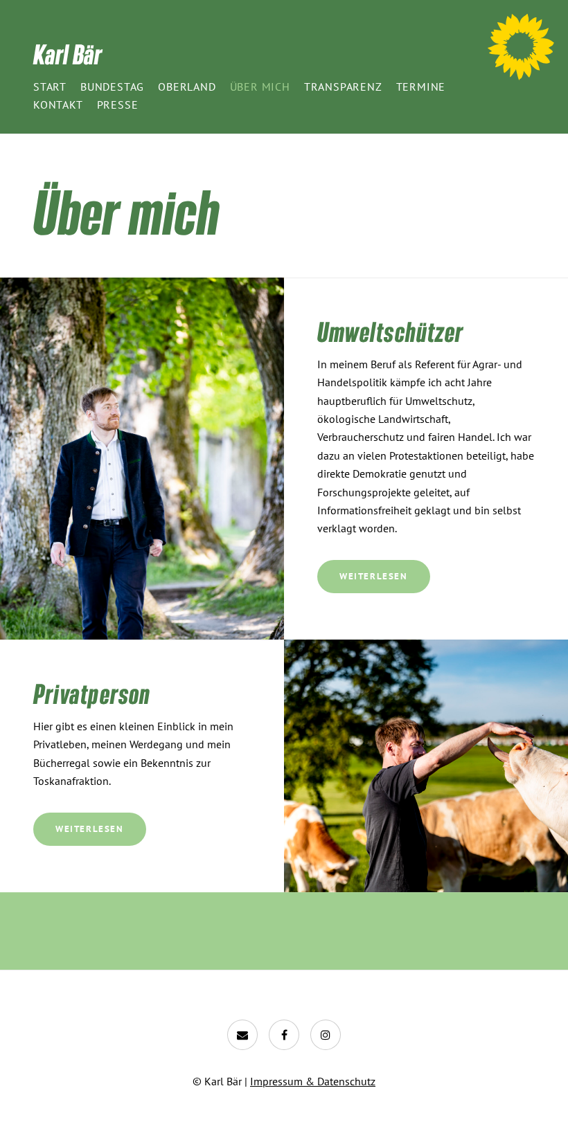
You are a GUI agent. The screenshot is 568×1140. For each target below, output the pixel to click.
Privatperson (91, 693)
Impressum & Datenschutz (312, 1081)
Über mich (260, 86)
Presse (118, 104)
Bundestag (112, 86)
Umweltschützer (390, 331)
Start (49, 86)
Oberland (186, 86)
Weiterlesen (373, 576)
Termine (421, 86)
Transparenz (343, 86)
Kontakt (58, 104)
